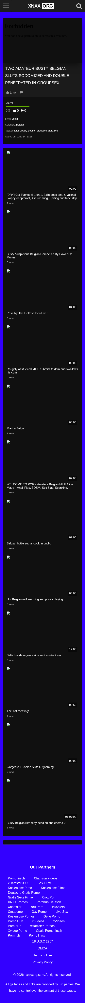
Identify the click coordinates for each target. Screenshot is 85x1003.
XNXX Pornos (18, 902)
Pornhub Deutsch (49, 902)
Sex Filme (45, 883)
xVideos (59, 921)
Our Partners (42, 867)
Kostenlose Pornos (21, 916)
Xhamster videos (45, 878)
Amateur (15, 130)
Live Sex (62, 911)
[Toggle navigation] (6, 6)
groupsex (42, 130)
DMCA (42, 948)
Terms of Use (42, 955)
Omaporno (15, 911)
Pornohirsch (16, 878)
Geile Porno (51, 916)
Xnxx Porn (49, 897)
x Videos (38, 921)
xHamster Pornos (42, 926)
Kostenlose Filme (53, 888)
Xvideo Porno (17, 930)
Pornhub (14, 935)
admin (15, 118)
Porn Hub (14, 926)
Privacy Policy (43, 962)
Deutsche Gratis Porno (24, 892)
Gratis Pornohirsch (49, 930)
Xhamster (14, 907)
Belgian (20, 124)
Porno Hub (15, 921)
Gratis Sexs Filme (20, 897)
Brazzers (58, 907)
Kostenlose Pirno (20, 888)
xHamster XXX (18, 883)
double (32, 130)
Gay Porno (39, 911)
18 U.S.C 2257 (42, 941)
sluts (50, 130)
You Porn (36, 907)
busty (24, 130)
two (56, 130)
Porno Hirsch (38, 935)
